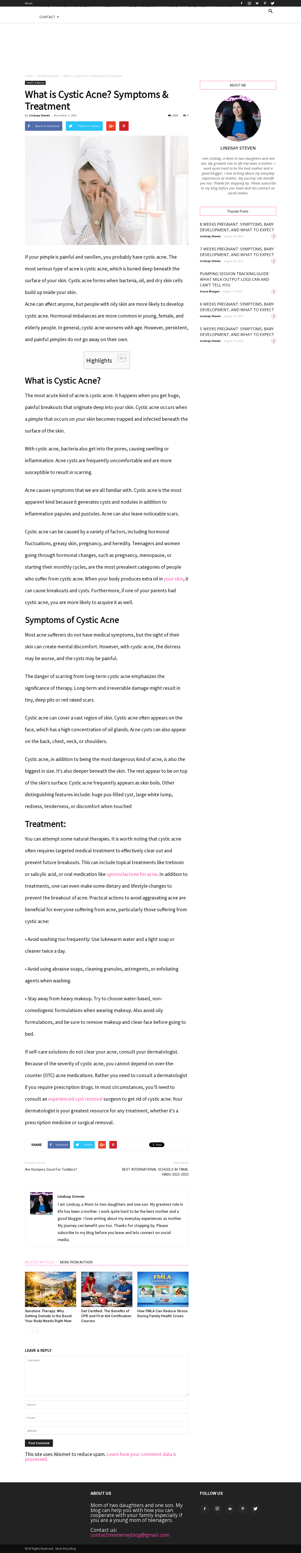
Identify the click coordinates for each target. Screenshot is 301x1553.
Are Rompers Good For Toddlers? (51, 1169)
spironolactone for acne (132, 874)
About (28, 3)
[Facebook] (241, 3)
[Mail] (257, 3)
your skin (173, 579)
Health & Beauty (48, 76)
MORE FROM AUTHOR (76, 1262)
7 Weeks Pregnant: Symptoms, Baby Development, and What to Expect (237, 251)
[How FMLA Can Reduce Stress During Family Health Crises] (163, 1289)
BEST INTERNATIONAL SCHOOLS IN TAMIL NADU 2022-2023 (155, 1172)
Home (29, 76)
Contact (47, 17)
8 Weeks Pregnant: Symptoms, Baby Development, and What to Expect (237, 227)
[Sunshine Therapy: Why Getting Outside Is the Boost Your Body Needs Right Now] (50, 1289)
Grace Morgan (210, 291)
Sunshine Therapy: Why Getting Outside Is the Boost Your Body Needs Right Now (48, 1316)
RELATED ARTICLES (39, 1262)
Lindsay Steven (39, 115)
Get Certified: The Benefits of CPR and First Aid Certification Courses (106, 1316)
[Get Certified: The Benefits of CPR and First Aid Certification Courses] (106, 1289)
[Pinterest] (264, 3)
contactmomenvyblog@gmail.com (130, 1535)
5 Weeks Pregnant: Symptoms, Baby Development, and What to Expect (237, 331)
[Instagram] (249, 3)
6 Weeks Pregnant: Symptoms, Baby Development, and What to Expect (237, 306)
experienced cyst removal (75, 1099)
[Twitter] (272, 3)
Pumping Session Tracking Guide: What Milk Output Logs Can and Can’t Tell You (235, 279)
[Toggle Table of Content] (119, 358)
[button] (270, 11)
